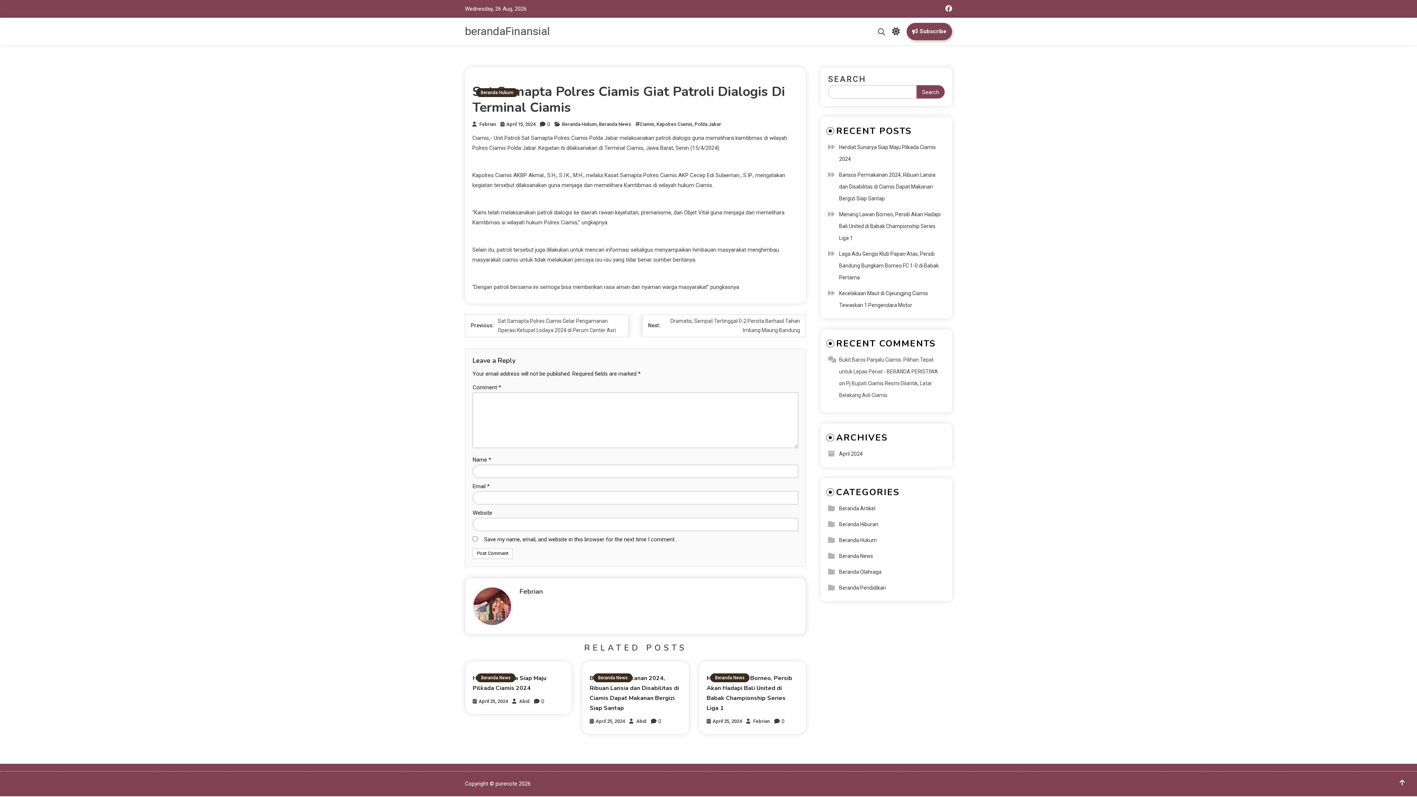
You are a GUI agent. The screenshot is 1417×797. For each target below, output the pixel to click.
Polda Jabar (707, 124)
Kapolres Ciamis (674, 124)
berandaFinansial (507, 31)
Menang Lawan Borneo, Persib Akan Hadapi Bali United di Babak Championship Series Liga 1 (890, 226)
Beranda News (615, 124)
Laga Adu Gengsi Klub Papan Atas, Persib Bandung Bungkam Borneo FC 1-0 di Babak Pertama (889, 265)
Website (482, 513)
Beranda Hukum (497, 92)
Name (482, 459)
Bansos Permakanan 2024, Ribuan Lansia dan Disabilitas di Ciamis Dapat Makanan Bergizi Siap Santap (887, 186)
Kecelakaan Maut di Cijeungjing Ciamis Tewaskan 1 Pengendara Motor (883, 299)
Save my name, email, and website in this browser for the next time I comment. (580, 539)
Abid (524, 701)
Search (847, 79)
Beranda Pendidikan (862, 588)
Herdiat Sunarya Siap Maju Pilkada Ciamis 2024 (887, 153)
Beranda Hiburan (858, 524)
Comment (487, 387)
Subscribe (933, 31)
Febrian (487, 124)
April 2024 (851, 454)
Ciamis (646, 124)
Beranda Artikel (857, 508)
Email (481, 486)
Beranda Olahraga (860, 572)
